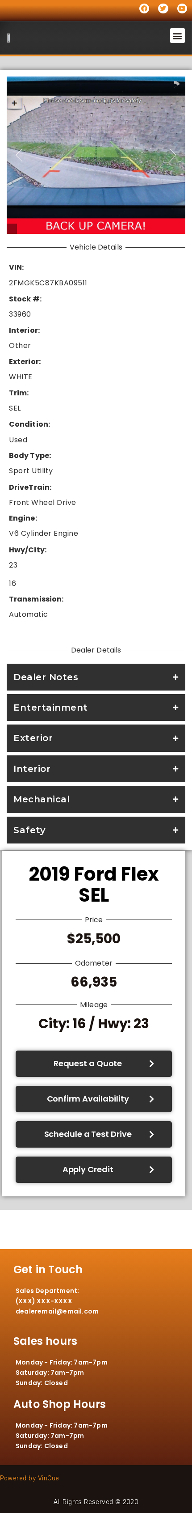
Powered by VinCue (29, 1478)
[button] (177, 35)
